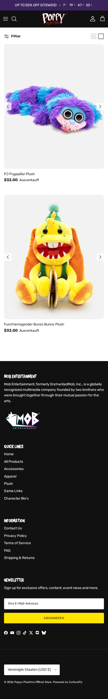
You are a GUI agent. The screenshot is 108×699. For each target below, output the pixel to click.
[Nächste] (100, 106)
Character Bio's (16, 498)
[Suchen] (16, 18)
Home (9, 454)
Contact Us (13, 528)
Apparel (10, 476)
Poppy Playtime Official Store (32, 682)
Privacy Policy (15, 536)
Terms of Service (17, 543)
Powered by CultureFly (67, 682)
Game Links (13, 491)
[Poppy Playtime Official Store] (54, 19)
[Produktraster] (94, 36)
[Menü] (5, 18)
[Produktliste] (101, 36)
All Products (13, 461)
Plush (8, 484)
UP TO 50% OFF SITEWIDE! (36, 5)
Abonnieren (54, 618)
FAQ (7, 550)
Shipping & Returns (19, 558)
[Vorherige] (8, 106)
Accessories (14, 469)
